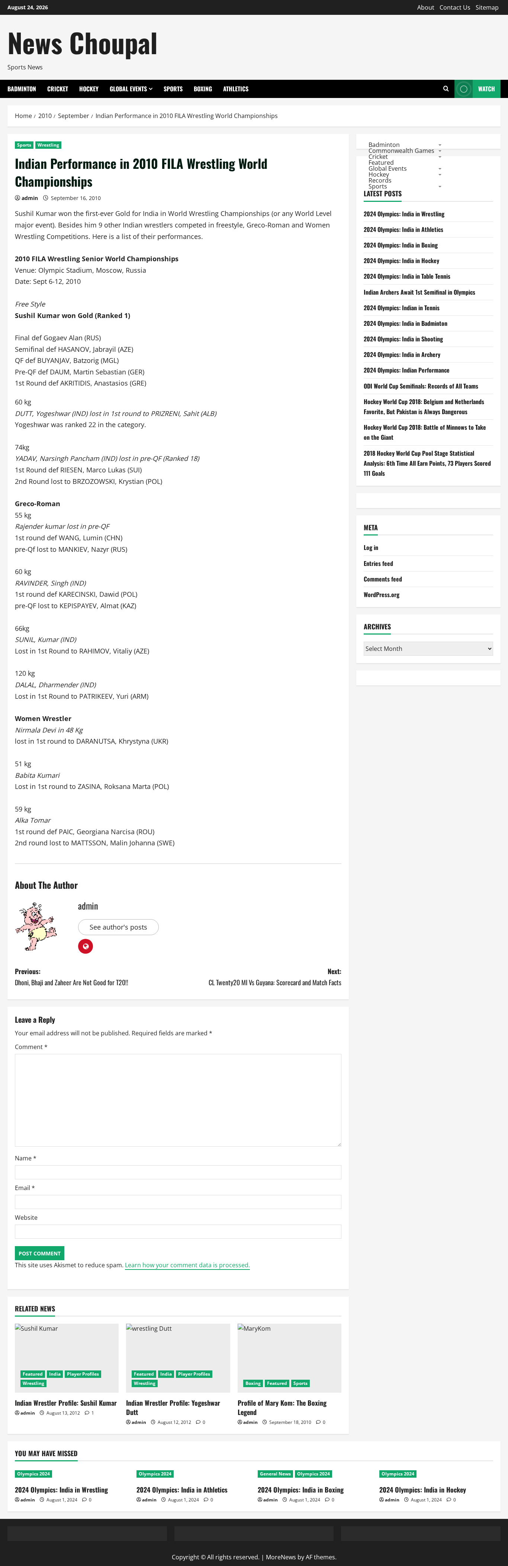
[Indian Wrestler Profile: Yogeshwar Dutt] (178, 1358)
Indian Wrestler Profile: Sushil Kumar (66, 1403)
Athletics (235, 88)
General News (275, 1474)
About (425, 7)
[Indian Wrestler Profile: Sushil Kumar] (67, 1358)
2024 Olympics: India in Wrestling (404, 213)
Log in (371, 547)
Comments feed (383, 578)
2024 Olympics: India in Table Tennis (407, 276)
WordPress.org (381, 594)
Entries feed (378, 563)
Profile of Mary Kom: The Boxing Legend (282, 1407)
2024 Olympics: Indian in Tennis (402, 307)
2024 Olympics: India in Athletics (403, 229)
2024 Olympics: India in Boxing (401, 244)
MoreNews (281, 1557)
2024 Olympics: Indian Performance (407, 370)
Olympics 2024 (33, 1474)
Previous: (71, 976)
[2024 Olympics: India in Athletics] (193, 1474)
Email (25, 1188)
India (55, 1374)
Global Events (128, 88)
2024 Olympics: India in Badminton (405, 323)
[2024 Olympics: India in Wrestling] (72, 1474)
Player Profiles (83, 1374)
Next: (275, 976)
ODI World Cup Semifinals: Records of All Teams (421, 385)
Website (26, 1217)
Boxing (203, 88)
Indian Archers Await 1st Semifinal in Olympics (419, 292)
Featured (33, 1374)
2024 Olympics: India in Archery (402, 354)
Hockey (89, 88)
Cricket (57, 88)
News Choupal (82, 42)
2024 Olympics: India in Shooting (403, 338)
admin (30, 198)
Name (25, 1158)
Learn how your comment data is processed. (187, 1265)
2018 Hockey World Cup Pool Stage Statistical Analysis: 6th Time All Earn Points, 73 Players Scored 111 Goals (427, 463)
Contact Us (455, 7)
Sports (173, 88)
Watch (486, 88)
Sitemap (487, 7)
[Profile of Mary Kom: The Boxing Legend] (289, 1358)
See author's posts (118, 927)
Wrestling (48, 145)
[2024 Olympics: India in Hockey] (436, 1474)
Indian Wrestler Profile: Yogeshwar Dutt (173, 1407)
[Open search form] (446, 89)
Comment (31, 1047)
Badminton (21, 88)
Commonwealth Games (401, 150)
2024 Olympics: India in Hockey (401, 260)
